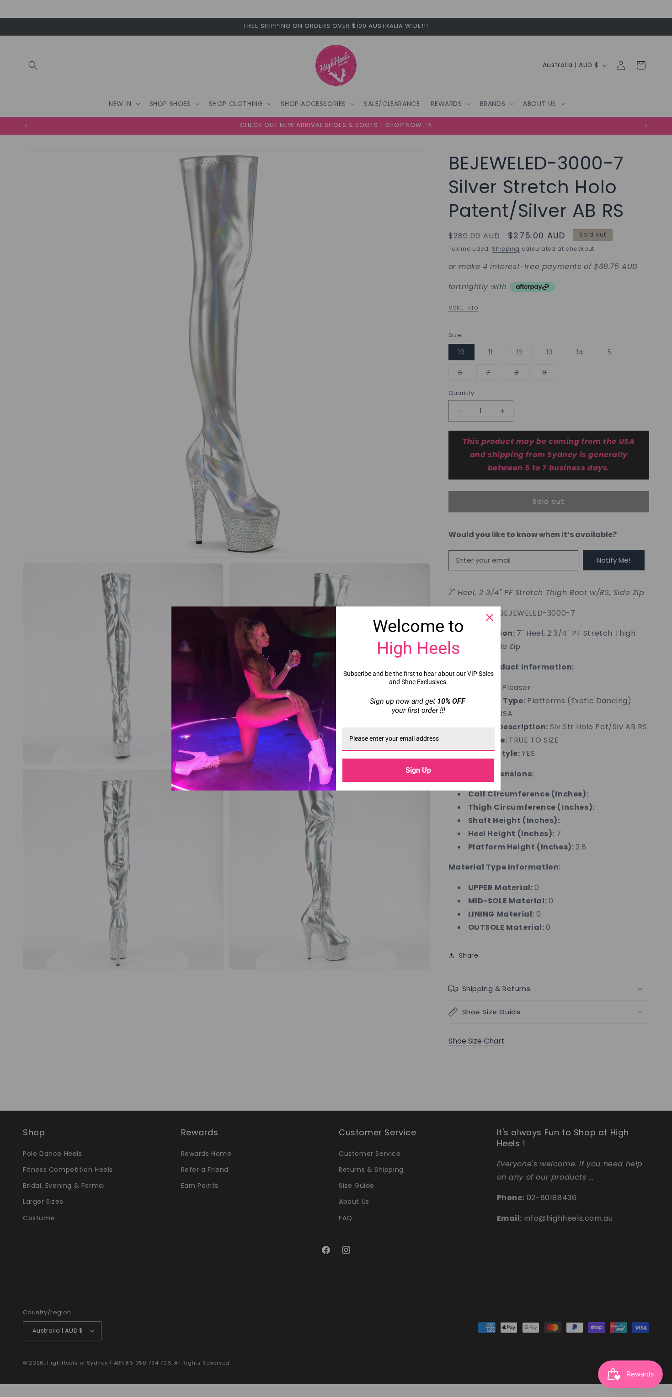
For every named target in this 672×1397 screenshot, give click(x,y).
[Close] (490, 617)
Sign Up (418, 770)
